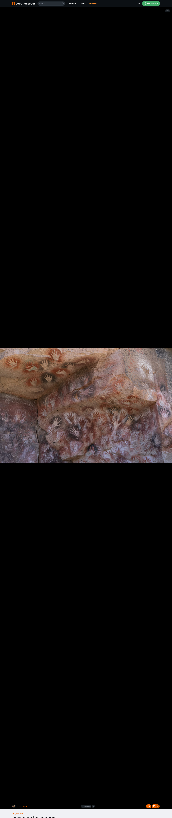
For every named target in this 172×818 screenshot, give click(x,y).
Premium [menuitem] (93, 3)
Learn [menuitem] (82, 3)
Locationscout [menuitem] (23, 3)
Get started (152, 3)
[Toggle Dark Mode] (139, 3)
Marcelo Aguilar (23, 806)
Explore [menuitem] (72, 3)
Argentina (17, 813)
